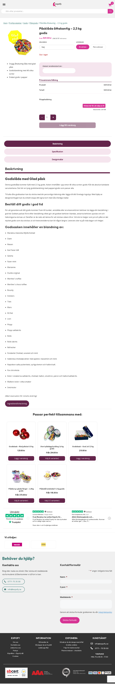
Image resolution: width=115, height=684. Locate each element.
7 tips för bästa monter (71, 648)
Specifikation (57, 151)
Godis (25, 23)
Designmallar (57, 159)
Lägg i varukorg (21, 458)
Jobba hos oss (15, 648)
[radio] (82, 47)
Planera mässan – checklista (71, 651)
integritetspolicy (105, 612)
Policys (15, 651)
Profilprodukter (15, 23)
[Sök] (110, 11)
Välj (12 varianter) (52, 500)
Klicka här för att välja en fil (94, 106)
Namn (63, 577)
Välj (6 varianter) (52, 458)
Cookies (15, 656)
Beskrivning (58, 143)
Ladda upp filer (43, 648)
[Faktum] (17, 544)
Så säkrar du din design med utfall (71, 642)
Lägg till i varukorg (67, 125)
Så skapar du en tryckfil (43, 645)
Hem (5, 23)
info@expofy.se (14, 589)
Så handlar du (43, 642)
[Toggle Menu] (4, 4)
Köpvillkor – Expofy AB (15, 653)
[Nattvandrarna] (43, 544)
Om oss (15, 642)
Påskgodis (33, 23)
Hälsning (43, 42)
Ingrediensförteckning (17, 403)
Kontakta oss (15, 645)
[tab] (57, 144)
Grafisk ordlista (71, 645)
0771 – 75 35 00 (101, 648)
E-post (63, 587)
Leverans (80, 42)
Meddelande (66, 597)
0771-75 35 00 (13, 581)
